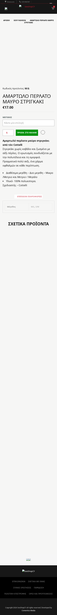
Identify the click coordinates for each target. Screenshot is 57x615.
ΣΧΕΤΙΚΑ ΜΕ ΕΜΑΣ (36, 581)
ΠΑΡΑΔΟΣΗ (39, 587)
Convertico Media (28, 610)
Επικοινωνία (10, 2)
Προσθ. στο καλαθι (27, 132)
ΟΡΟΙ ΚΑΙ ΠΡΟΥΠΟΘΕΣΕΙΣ (41, 593)
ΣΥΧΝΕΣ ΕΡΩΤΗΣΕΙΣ (22, 587)
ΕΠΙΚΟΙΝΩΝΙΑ (18, 581)
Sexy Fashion (20, 20)
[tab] (28, 197)
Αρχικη (6, 20)
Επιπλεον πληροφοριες (29, 196)
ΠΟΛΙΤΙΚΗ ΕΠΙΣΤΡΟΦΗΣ (15, 593)
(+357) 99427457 (25, 2)
